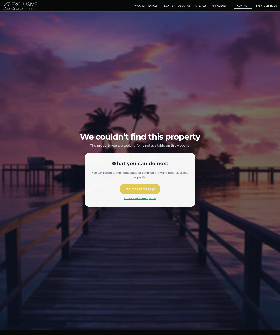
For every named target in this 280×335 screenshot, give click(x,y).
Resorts (167, 5)
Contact (243, 5)
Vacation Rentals (146, 5)
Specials (201, 5)
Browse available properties (140, 198)
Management (220, 5)
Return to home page (140, 189)
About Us (184, 5)
